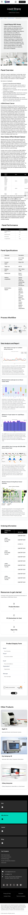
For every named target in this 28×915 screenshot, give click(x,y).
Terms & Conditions (20, 896)
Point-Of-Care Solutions (6, 857)
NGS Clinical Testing (11, 18)
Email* (4, 661)
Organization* (6, 666)
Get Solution (22, 1)
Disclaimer (20, 893)
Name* (4, 648)
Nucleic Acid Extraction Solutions (8, 860)
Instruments (3, 862)
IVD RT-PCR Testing (5, 858)
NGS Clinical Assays (5, 855)
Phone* (5, 653)
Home (1, 18)
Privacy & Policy (7, 893)
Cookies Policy (7, 896)
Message (5, 673)
